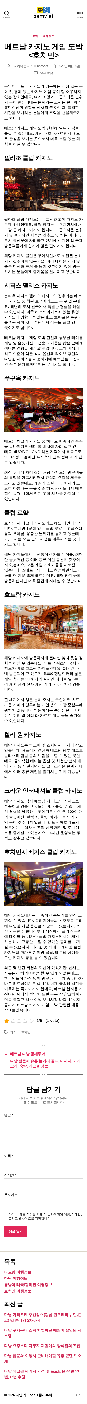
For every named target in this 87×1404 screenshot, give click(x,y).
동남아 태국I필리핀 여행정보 (28, 1285)
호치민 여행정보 (43, 36)
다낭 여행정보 (16, 1278)
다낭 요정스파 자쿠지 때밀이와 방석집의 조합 (42, 1346)
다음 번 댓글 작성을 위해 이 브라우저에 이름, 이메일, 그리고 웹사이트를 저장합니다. (45, 1216)
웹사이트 (11, 1195)
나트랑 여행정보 (17, 1272)
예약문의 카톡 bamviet (32, 66)
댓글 (8, 1115)
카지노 (14, 1032)
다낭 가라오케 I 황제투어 (34, 1395)
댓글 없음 (46, 73)
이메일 (10, 1175)
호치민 (25, 1032)
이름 (8, 1156)
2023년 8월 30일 (69, 66)
